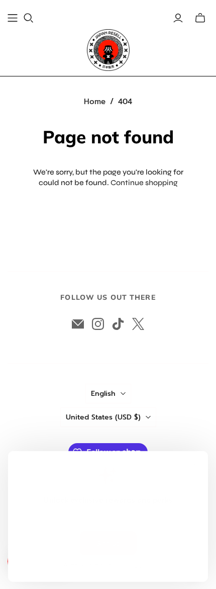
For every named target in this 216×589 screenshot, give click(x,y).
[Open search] (29, 18)
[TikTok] (118, 324)
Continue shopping (144, 182)
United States (103, 417)
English (103, 393)
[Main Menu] (13, 18)
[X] (138, 324)
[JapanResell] (108, 50)
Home (94, 101)
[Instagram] (98, 324)
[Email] (78, 324)
